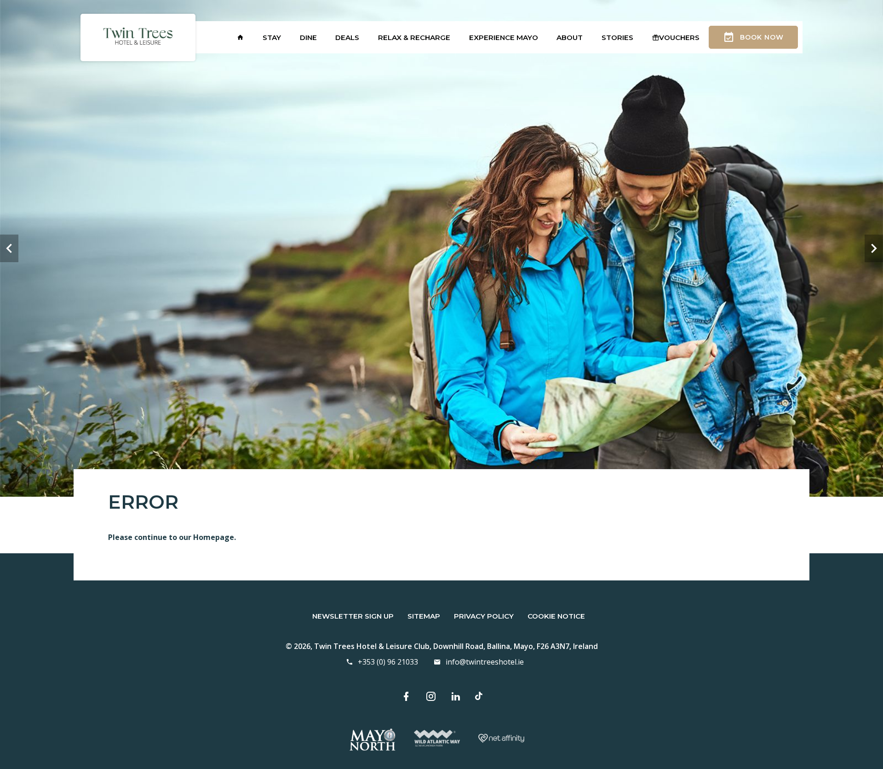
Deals (347, 37)
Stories (617, 37)
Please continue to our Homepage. (172, 537)
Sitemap (423, 616)
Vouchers (679, 37)
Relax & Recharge (414, 37)
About (569, 37)
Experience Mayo (503, 37)
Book (762, 37)
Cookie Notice (556, 616)
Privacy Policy (484, 616)
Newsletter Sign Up (353, 616)
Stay (272, 37)
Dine (308, 37)
